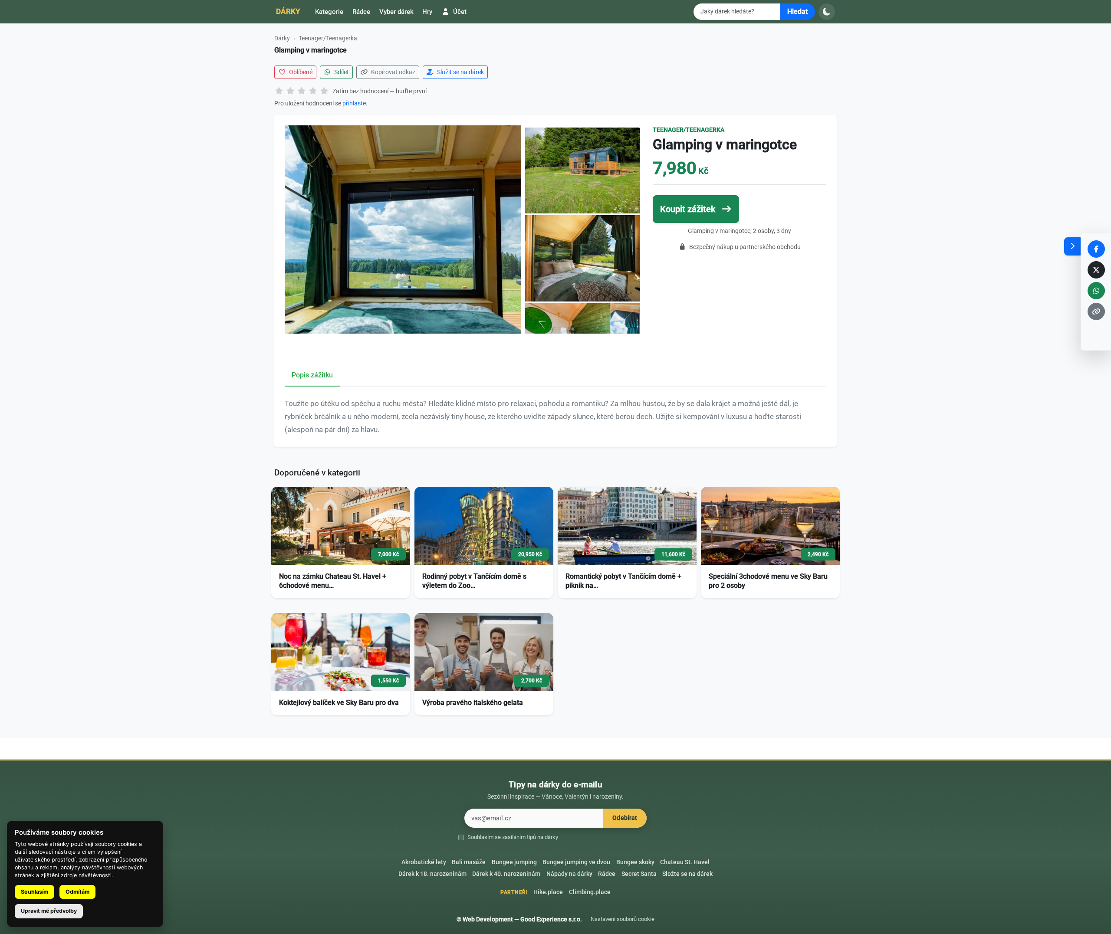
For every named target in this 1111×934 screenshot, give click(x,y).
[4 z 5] (313, 91)
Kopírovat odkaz (392, 72)
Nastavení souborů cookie (622, 919)
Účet (459, 12)
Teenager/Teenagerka (328, 38)
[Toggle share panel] (1072, 246)
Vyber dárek (396, 12)
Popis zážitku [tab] (312, 375)
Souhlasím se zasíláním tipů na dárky (512, 837)
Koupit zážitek (688, 209)
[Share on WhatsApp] (1096, 290)
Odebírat (624, 818)
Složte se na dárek (687, 874)
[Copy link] (1096, 311)
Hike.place (548, 892)
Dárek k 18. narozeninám (432, 874)
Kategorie (329, 12)
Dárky (288, 11)
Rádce (361, 12)
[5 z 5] (324, 91)
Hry (427, 12)
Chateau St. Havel (685, 862)
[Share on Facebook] (1096, 249)
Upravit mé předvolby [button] (49, 911)
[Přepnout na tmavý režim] (826, 11)
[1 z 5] (279, 91)
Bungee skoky (635, 862)
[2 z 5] (290, 91)
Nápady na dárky (569, 874)
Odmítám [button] (77, 891)
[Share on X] (1096, 270)
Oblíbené (300, 72)
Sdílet (341, 72)
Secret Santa (639, 874)
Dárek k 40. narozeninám (506, 874)
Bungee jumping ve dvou (576, 862)
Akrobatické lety (423, 862)
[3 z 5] (301, 91)
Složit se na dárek (460, 72)
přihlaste (354, 103)
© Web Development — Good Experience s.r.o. (519, 919)
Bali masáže (469, 862)
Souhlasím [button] (34, 891)
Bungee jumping (514, 862)
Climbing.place (590, 892)
